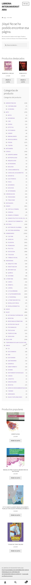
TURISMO (10, 391)
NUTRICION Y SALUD (13, 324)
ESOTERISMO (11, 357)
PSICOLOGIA (11, 330)
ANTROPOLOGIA (12, 157)
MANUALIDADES (12, 136)
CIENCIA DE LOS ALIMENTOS (15, 173)
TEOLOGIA (11, 254)
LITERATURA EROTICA (14, 300)
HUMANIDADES (10, 233)
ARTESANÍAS (9, 148)
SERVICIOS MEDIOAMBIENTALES (17, 388)
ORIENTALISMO (12, 382)
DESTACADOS (9, 203)
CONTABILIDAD (12, 106)
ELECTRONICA (12, 179)
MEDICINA (11, 318)
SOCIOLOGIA (11, 251)
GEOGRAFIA (11, 185)
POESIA (10, 142)
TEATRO (10, 145)
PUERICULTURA (12, 333)
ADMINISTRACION (11, 103)
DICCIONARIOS (12, 351)
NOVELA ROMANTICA (13, 306)
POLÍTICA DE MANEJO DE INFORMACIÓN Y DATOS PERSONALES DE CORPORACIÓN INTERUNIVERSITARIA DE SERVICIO (15, 572)
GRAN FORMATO (12, 366)
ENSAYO (8, 206)
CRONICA (10, 212)
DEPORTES (11, 176)
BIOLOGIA (10, 166)
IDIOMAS (10, 370)
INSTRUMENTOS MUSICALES (16, 373)
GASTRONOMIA (12, 360)
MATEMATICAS (12, 270)
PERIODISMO (11, 197)
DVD (9, 354)
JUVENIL (10, 288)
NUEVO (8, 309)
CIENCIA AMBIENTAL (13, 169)
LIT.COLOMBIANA (12, 291)
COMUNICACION (10, 194)
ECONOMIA (11, 109)
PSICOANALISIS (12, 327)
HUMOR (10, 133)
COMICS (10, 282)
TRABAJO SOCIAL (12, 257)
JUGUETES (11, 379)
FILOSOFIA (11, 242)
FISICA (9, 182)
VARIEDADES (11, 394)
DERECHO (10, 239)
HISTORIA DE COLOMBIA (14, 227)
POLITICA (10, 248)
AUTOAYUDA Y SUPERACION (15, 315)
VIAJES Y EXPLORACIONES (15, 397)
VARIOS (8, 345)
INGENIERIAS (9, 260)
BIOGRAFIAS (11, 118)
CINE (9, 121)
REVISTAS (10, 385)
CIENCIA (8, 151)
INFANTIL (10, 285)
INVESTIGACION (12, 266)
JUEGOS (10, 376)
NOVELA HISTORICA (13, 303)
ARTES (10, 115)
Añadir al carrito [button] (8, 81)
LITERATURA (9, 279)
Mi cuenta (5, 582)
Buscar (15, 582)
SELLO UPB (9, 339)
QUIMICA (10, 273)
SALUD (7, 312)
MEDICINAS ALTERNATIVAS (15, 321)
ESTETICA (10, 127)
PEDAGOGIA (11, 245)
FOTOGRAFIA (11, 130)
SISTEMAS (10, 276)
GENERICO (11, 363)
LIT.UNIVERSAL (12, 297)
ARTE (7, 112)
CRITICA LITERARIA (13, 209)
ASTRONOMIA (12, 163)
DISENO (10, 124)
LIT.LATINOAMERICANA (14, 294)
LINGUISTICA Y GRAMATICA (15, 221)
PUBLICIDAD (11, 200)
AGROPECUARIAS (12, 154)
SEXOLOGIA (11, 336)
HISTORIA (8, 224)
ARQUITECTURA (12, 263)
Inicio (5, 17)
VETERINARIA (11, 191)
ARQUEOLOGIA (12, 160)
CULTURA (10, 236)
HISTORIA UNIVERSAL (14, 230)
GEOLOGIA (11, 188)
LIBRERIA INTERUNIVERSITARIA (10, 6)
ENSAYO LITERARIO (13, 215)
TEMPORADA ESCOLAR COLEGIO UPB (16, 342)
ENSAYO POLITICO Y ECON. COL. (16, 218)
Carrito (24, 581)
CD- (9, 348)
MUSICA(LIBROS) (12, 139)
